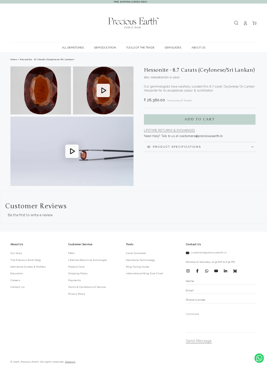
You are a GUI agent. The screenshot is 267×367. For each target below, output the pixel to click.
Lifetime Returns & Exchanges (169, 130)
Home (13, 59)
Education (16, 273)
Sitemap (70, 361)
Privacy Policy (76, 293)
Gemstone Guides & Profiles (28, 266)
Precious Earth (30, 361)
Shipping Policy (78, 273)
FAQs (71, 253)
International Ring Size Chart (144, 273)
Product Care (76, 266)
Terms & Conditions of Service (87, 287)
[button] (236, 23)
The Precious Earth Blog (25, 260)
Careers (15, 280)
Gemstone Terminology (140, 260)
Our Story (16, 253)
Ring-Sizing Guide (137, 266)
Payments (74, 280)
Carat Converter (136, 253)
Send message (199, 341)
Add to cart (200, 119)
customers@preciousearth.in (209, 252)
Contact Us (17, 287)
